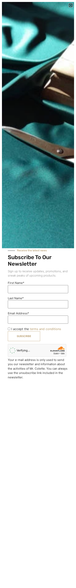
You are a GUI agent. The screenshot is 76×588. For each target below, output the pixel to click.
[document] (38, 294)
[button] (70, 5)
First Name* (16, 282)
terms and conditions (45, 329)
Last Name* (16, 298)
